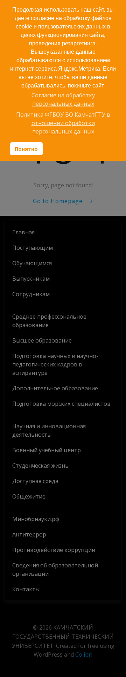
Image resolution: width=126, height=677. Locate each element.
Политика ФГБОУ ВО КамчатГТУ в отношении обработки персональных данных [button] (63, 123)
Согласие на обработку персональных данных (63, 99)
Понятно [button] (26, 148)
